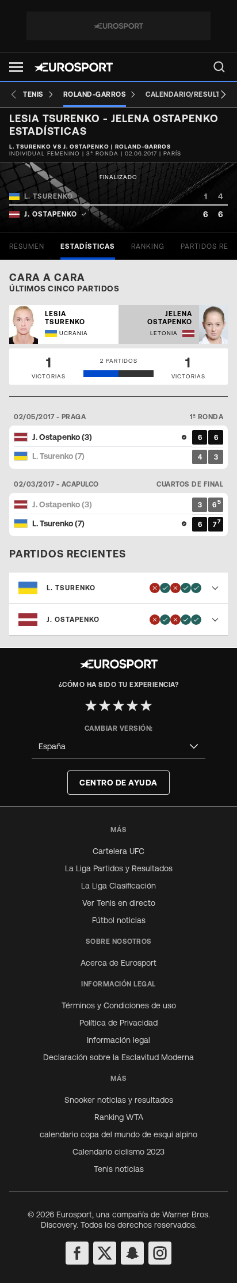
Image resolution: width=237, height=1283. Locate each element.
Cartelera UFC (118, 851)
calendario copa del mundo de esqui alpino (118, 1134)
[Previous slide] (13, 94)
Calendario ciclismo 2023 (118, 1151)
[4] (132, 705)
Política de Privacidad (118, 1022)
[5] (146, 705)
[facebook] (77, 1253)
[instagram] (159, 1253)
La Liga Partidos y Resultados (119, 868)
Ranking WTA (118, 1117)
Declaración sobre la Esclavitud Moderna (118, 1057)
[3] (118, 705)
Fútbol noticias (119, 920)
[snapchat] (132, 1253)
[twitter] (104, 1253)
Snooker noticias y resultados (118, 1099)
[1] (91, 705)
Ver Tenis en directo (118, 903)
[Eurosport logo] (74, 67)
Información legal (118, 1040)
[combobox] (118, 746)
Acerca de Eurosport (118, 962)
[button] (16, 67)
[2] (105, 705)
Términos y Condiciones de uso (119, 1005)
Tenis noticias (119, 1169)
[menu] (219, 66)
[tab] (26, 246)
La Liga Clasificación (118, 885)
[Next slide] (223, 94)
